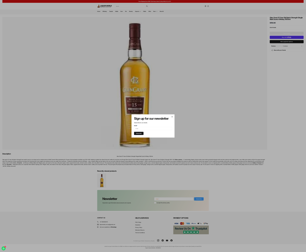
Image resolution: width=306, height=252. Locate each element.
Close (172, 116)
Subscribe (139, 133)
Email (135, 125)
